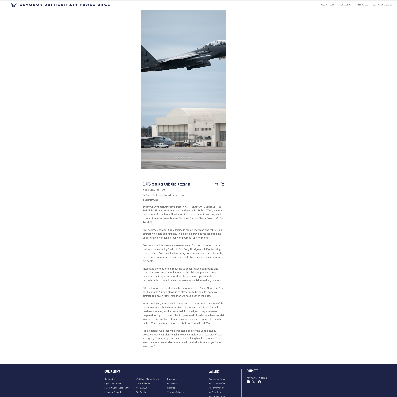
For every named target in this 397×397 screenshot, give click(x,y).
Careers (214, 371)
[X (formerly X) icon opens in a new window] (253, 381)
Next (222, 89)
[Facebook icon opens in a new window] (248, 381)
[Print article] (217, 184)
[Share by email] (223, 184)
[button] (3, 5)
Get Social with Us (257, 378)
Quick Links (112, 371)
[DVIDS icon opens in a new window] (259, 381)
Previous (145, 89)
